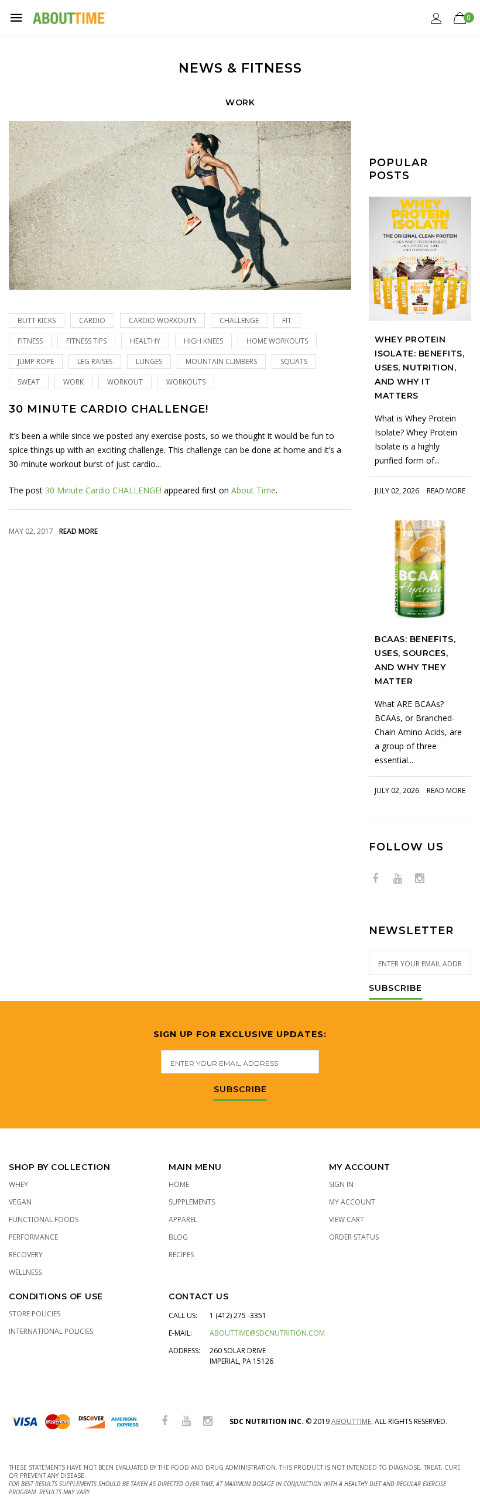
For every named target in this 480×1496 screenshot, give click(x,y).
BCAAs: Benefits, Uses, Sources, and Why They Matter (415, 660)
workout (125, 382)
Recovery (26, 1255)
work (73, 382)
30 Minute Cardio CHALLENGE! (108, 409)
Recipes (181, 1255)
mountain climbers (221, 361)
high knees (203, 341)
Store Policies (34, 1314)
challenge (239, 320)
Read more (78, 531)
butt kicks (37, 320)
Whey (18, 1184)
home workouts (277, 341)
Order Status (354, 1237)
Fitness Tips (86, 341)
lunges (149, 361)
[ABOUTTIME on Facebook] (375, 879)
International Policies (51, 1331)
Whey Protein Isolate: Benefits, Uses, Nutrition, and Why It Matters (419, 367)
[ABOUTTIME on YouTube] (397, 879)
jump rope (36, 361)
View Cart (346, 1219)
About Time (253, 490)
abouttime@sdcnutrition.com (267, 1333)
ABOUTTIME (351, 1421)
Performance (33, 1237)
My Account (352, 1202)
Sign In (341, 1184)
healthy (145, 341)
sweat (29, 382)
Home (179, 1184)
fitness (30, 341)
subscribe (240, 1089)
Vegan (20, 1202)
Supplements (192, 1202)
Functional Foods (43, 1219)
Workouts (185, 382)
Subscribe (395, 988)
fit (287, 320)
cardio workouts (162, 320)
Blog (178, 1237)
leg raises (94, 361)
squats (293, 361)
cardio (92, 320)
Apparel (183, 1219)
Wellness (25, 1272)
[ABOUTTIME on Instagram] (420, 879)
